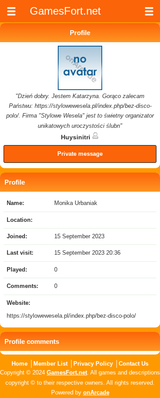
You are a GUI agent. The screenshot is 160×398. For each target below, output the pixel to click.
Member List (50, 363)
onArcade (96, 392)
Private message (80, 153)
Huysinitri (76, 137)
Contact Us (133, 363)
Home (20, 363)
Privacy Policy (93, 363)
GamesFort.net (67, 372)
